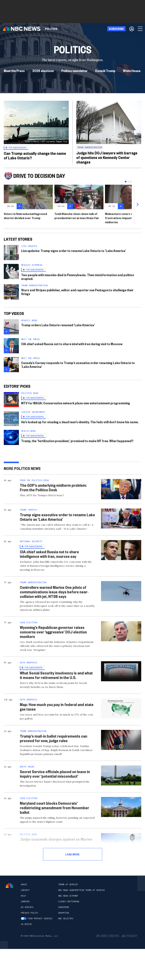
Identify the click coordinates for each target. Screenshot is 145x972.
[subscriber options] (131, 28)
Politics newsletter (74, 70)
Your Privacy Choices (40, 918)
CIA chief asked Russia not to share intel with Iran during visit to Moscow (72, 344)
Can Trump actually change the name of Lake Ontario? (35, 155)
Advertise (63, 913)
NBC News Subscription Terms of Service (81, 890)
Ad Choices (27, 907)
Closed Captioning (68, 901)
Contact (25, 890)
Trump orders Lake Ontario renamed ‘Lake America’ (58, 325)
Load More (72, 854)
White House (131, 70)
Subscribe (63, 907)
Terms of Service (68, 884)
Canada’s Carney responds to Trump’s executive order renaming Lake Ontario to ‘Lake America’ (78, 364)
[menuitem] (51, 28)
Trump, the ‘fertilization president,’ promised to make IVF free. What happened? (77, 441)
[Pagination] (125, 181)
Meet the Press (14, 70)
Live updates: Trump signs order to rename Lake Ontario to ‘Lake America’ (73, 250)
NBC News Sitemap (68, 895)
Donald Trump (105, 70)
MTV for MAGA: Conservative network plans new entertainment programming (75, 403)
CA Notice (26, 924)
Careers (25, 901)
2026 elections (43, 70)
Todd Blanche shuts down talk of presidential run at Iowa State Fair (76, 216)
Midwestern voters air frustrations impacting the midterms (122, 218)
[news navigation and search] (140, 28)
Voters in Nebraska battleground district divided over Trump (25, 216)
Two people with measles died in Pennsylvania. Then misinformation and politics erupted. (77, 277)
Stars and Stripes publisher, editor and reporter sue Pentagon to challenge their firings (77, 292)
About (24, 884)
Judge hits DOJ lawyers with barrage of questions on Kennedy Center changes (106, 157)
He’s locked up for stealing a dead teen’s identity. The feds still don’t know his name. (80, 422)
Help (23, 895)
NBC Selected (65, 918)
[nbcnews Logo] (9, 885)
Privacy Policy (29, 913)
